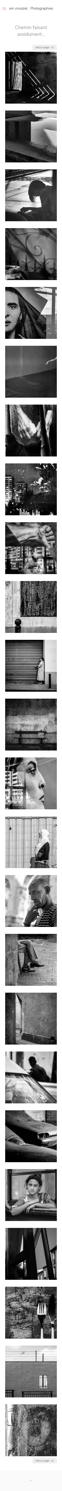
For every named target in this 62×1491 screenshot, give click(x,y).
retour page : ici (44, 47)
